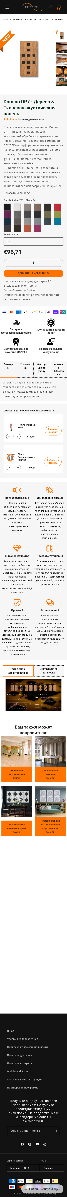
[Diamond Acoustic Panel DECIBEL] (16, 801)
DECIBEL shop (26, 1193)
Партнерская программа (23, 1087)
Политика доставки (19, 1055)
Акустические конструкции (24, 1079)
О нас (10, 1030)
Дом (5, 19)
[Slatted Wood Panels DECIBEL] (50, 751)
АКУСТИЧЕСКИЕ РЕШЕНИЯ (25, 19)
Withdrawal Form (17, 1071)
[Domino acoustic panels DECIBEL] (50, 801)
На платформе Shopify (44, 1193)
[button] (7, 7)
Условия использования (22, 1039)
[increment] (56, 263)
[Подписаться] (56, 1131)
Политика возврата (19, 1063)
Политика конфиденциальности (27, 1047)
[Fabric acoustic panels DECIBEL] (16, 751)
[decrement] (11, 263)
